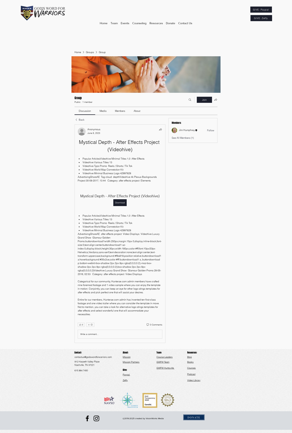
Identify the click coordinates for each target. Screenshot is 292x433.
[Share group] (215, 99)
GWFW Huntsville (165, 368)
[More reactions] (90, 325)
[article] (120, 233)
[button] (156, 23)
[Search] (190, 100)
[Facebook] (87, 418)
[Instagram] (96, 418)
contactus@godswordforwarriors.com (93, 357)
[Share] (160, 129)
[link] (85, 110)
